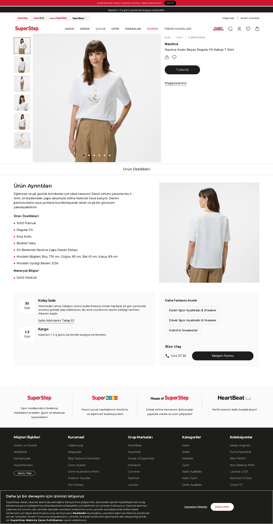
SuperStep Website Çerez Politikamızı (37, 520)
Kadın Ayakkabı (192, 471)
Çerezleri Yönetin (195, 506)
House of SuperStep (141, 458)
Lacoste (133, 484)
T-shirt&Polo (196, 37)
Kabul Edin (222, 506)
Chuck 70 (236, 484)
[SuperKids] (39, 18)
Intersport (134, 465)
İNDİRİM (152, 28)
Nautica (171, 44)
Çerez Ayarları (77, 465)
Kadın (168, 37)
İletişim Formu (223, 356)
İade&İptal (20, 452)
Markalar (187, 458)
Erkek (186, 452)
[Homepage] (28, 28)
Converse (134, 471)
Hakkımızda (75, 445)
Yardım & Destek (249, 18)
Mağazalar (228, 18)
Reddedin (79, 512)
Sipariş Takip (24, 473)
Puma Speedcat (240, 452)
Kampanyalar (22, 458)
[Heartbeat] (80, 18)
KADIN (69, 28)
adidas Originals (240, 445)
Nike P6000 (238, 458)
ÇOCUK (100, 28)
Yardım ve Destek (25, 445)
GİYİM (115, 28)
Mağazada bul (175, 83)
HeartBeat (135, 445)
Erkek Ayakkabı (192, 484)
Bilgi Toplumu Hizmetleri (84, 458)
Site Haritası (75, 484)
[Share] (167, 57)
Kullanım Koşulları (79, 478)
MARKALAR (133, 28)
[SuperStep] (22, 18)
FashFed (133, 478)
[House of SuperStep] (58, 18)
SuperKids (134, 452)
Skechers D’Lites (241, 478)
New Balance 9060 (242, 465)
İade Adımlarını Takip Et (56, 320)
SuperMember (23, 465)
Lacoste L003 (239, 471)
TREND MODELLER (177, 28)
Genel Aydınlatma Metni (83, 471)
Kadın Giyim (190, 478)
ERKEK (85, 28)
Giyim (179, 37)
